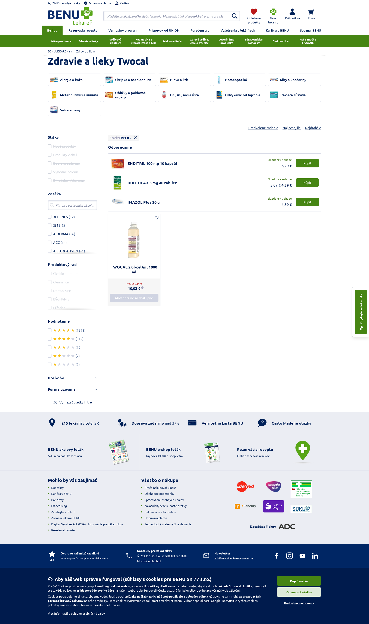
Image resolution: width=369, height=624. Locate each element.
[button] (292, 16)
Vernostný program (123, 30)
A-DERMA (60, 234)
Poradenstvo (199, 30)
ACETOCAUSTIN (65, 251)
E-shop (52, 30)
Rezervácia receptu (83, 30)
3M (55, 225)
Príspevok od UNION (164, 30)
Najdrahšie (313, 127)
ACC (56, 242)
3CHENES (60, 217)
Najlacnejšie (292, 127)
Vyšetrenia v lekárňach (238, 30)
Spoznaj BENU (310, 30)
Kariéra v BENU (277, 30)
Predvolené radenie (263, 127)
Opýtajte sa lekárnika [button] (361, 308)
